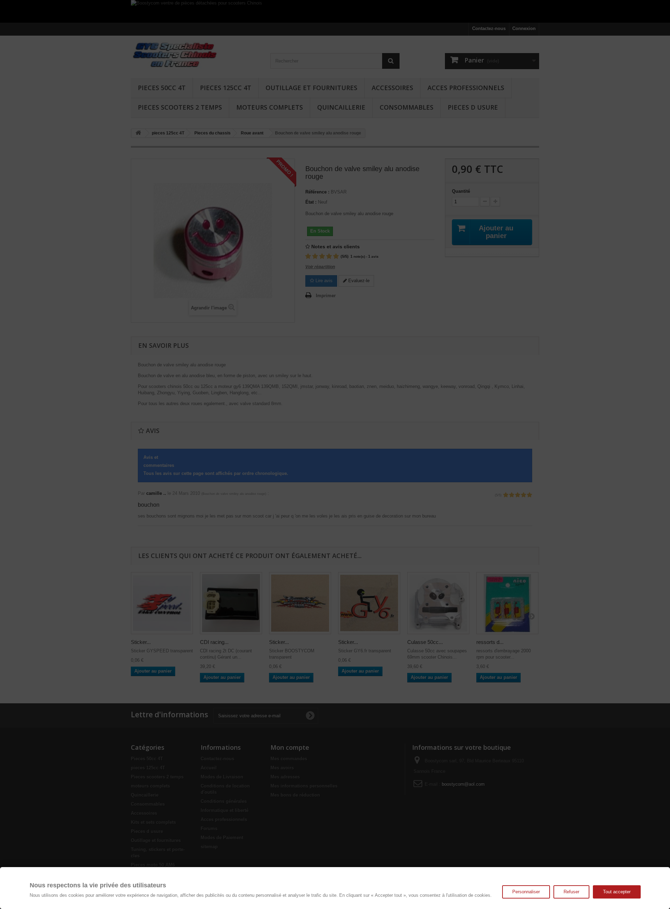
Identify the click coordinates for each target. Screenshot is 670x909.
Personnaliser (526, 891)
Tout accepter (617, 891)
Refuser (571, 891)
